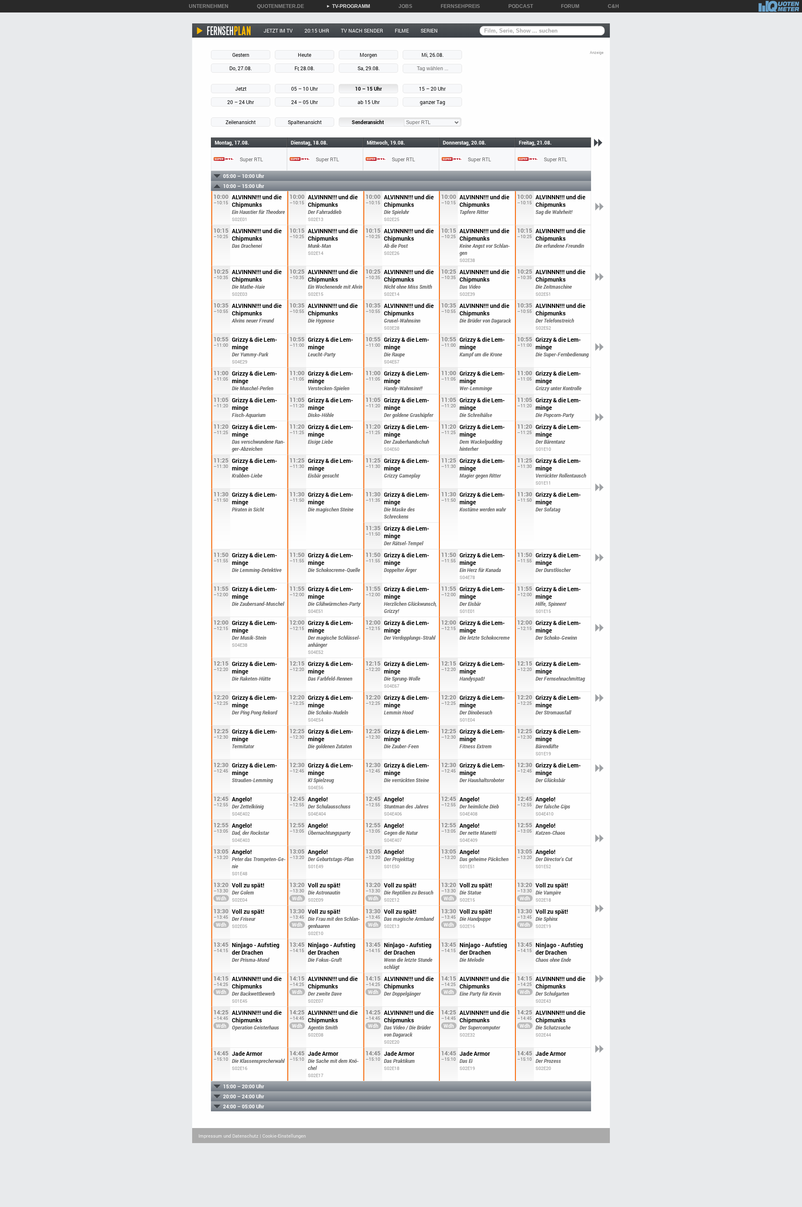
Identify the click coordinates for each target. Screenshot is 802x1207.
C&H (610, 6)
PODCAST (518, 6)
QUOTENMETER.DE (277, 6)
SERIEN (429, 30)
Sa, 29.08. (369, 68)
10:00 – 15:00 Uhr (243, 186)
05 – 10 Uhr (304, 88)
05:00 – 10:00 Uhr (243, 176)
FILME (402, 30)
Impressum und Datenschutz (228, 1136)
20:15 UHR (317, 30)
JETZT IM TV (278, 30)
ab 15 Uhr (369, 102)
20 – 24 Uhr (240, 102)
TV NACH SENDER (362, 30)
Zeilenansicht (241, 122)
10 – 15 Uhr (368, 88)
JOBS (402, 6)
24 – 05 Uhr (304, 102)
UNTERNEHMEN (205, 6)
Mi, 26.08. (432, 54)
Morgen (368, 54)
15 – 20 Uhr (432, 88)
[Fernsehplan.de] (224, 30)
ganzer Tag (432, 102)
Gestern (240, 54)
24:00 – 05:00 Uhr (243, 1106)
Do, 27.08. (240, 68)
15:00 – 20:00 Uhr (243, 1086)
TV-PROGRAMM (348, 6)
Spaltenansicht (305, 122)
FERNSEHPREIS (457, 6)
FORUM (567, 6)
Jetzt (240, 88)
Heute (304, 54)
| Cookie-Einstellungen (283, 1136)
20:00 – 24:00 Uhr (243, 1096)
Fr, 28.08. (304, 68)
